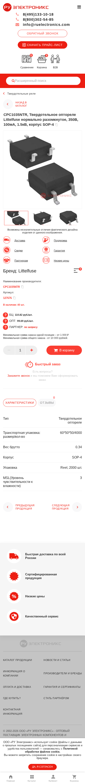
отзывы (47, 402)
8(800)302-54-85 (38, 19)
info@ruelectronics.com (46, 25)
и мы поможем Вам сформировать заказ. (42, 375)
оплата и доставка (17, 687)
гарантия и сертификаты (62, 687)
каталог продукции (17, 660)
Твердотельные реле (21, 93)
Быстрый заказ (47, 364)
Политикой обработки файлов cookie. (51, 750)
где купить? (12, 698)
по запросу (31, 327)
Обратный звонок (42, 33)
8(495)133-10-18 (38, 14)
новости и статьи (57, 660)
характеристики (19, 402)
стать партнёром (56, 698)
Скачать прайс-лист (45, 45)
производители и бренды (63, 673)
